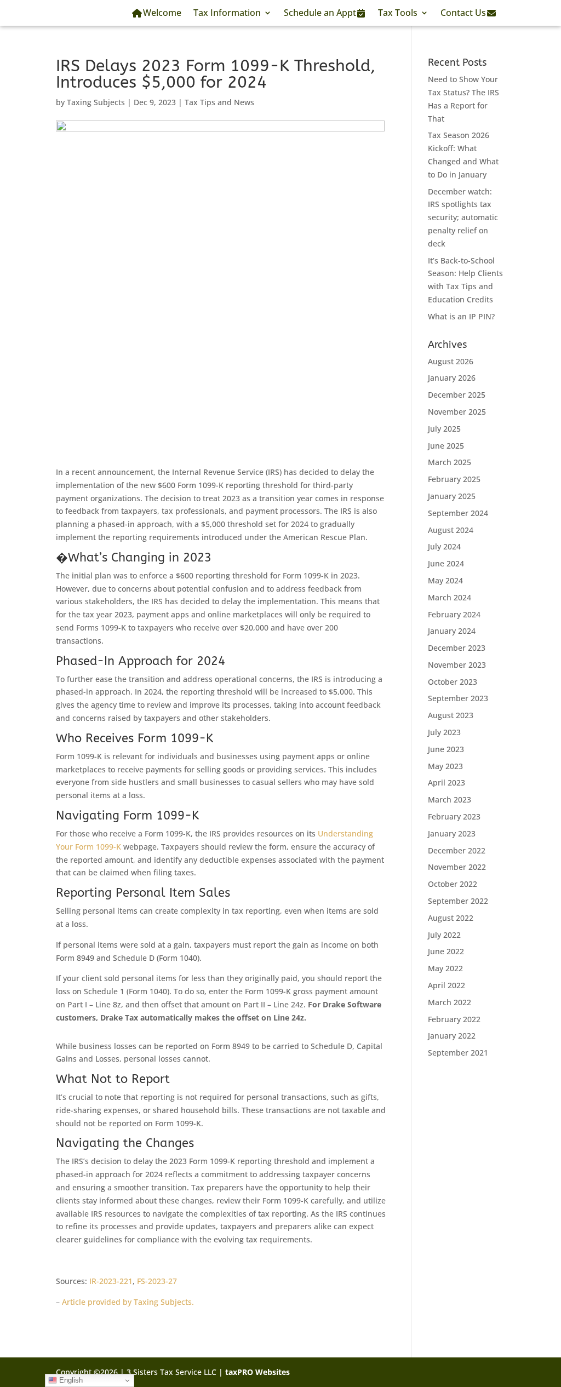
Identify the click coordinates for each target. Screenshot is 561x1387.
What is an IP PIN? (461, 316)
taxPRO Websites (257, 1372)
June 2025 (446, 445)
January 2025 (452, 496)
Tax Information (227, 13)
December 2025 (456, 394)
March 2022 (449, 1002)
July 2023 (444, 732)
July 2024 (444, 546)
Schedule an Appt (320, 13)
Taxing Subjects (96, 102)
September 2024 (458, 513)
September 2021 (458, 1052)
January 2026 (452, 377)
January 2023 (452, 833)
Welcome (162, 13)
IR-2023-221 (111, 1281)
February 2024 (454, 614)
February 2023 (454, 816)
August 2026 (450, 361)
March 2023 (449, 799)
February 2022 (454, 1019)
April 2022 (446, 985)
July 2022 (444, 935)
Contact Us (463, 13)
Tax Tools (397, 13)
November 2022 (457, 867)
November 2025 (457, 411)
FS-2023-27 (157, 1281)
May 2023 (445, 766)
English (70, 1380)
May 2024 (445, 580)
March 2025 (449, 462)
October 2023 (452, 682)
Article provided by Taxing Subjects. (128, 1302)
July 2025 (444, 428)
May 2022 (445, 968)
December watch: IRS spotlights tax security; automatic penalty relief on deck (463, 217)
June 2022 (446, 951)
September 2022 (458, 901)
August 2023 (450, 715)
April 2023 (446, 782)
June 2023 (446, 749)
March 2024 (449, 597)
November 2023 (457, 665)
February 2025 (454, 479)
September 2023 (458, 698)
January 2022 (452, 1035)
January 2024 (452, 631)
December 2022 (456, 850)
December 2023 (456, 648)
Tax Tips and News (219, 102)
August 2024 (450, 530)
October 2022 (452, 884)
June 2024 (446, 563)
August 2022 (450, 918)
